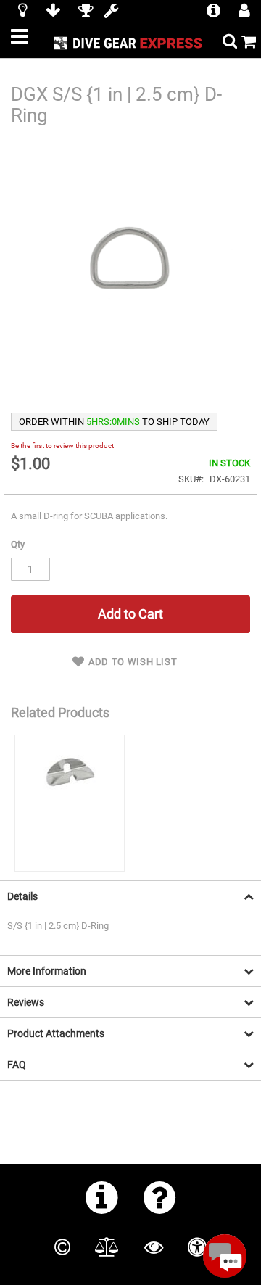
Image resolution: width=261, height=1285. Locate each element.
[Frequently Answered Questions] (160, 1197)
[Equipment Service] (111, 12)
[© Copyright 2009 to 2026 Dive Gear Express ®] (62, 1247)
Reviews (25, 1002)
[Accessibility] (197, 1247)
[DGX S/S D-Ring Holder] (69, 803)
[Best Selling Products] (85, 12)
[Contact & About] (102, 1197)
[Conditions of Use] (107, 1247)
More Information (46, 971)
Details (22, 896)
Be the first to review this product (62, 446)
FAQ (16, 1064)
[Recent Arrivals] (23, 12)
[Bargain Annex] (53, 12)
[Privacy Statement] (153, 1247)
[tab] (130, 896)
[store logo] (130, 42)
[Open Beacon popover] (224, 1256)
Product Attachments (55, 1033)
